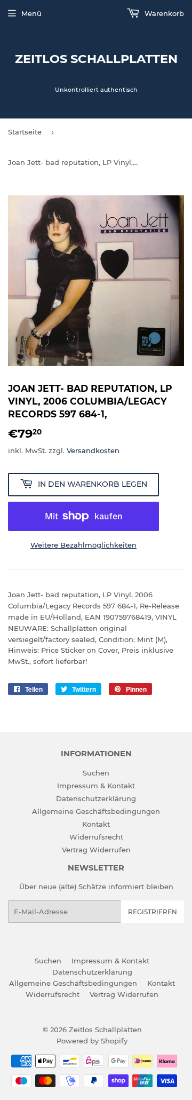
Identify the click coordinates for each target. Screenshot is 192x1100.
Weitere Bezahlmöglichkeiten (83, 545)
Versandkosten (93, 450)
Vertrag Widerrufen (96, 849)
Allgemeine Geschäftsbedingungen (96, 811)
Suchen (96, 773)
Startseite (25, 132)
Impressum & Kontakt (96, 785)
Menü (31, 13)
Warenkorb (163, 13)
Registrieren (152, 912)
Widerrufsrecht (96, 837)
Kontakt (96, 824)
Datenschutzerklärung (96, 798)
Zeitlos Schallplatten (96, 58)
